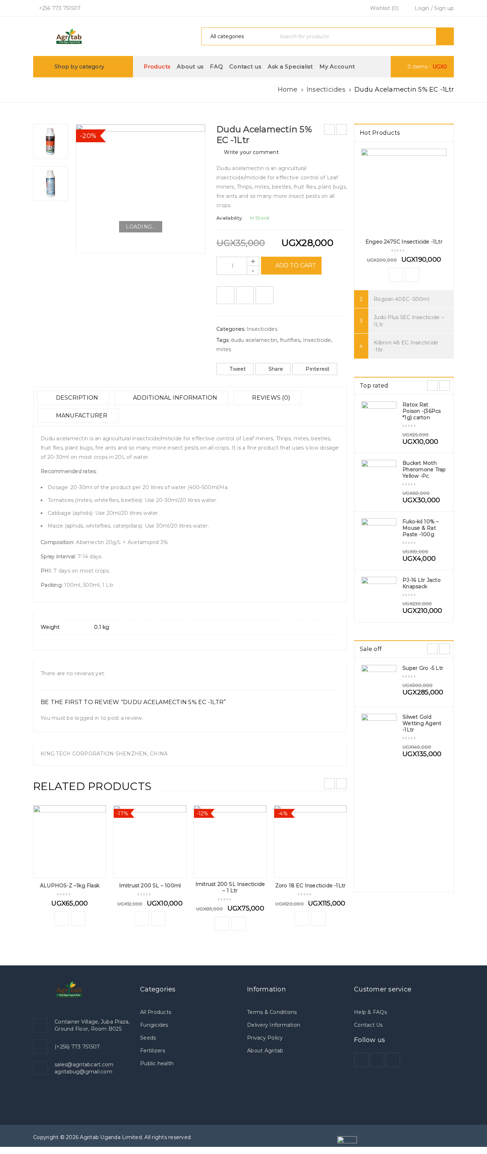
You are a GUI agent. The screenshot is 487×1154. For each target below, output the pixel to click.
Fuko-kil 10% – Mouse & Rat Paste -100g (421, 528)
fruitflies (290, 340)
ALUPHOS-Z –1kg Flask (69, 885)
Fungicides (154, 1025)
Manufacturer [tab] (80, 415)
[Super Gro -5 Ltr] (379, 682)
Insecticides (326, 89)
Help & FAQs (370, 1012)
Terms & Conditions (272, 1012)
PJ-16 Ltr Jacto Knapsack (422, 583)
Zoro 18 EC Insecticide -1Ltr (310, 885)
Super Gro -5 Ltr (423, 668)
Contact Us (368, 1025)
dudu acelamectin (254, 340)
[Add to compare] (245, 295)
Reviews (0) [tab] (270, 397)
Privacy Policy (265, 1038)
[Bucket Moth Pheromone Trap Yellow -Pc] (379, 477)
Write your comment (251, 152)
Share (275, 369)
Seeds (148, 1038)
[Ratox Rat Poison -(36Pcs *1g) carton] (379, 418)
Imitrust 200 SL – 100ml (150, 885)
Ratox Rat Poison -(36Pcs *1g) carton (422, 411)
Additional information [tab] (174, 397)
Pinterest (317, 369)
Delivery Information (273, 1025)
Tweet (238, 369)
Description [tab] (76, 397)
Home (288, 89)
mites (223, 349)
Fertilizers (152, 1050)
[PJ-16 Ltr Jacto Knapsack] (379, 594)
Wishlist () (384, 8)
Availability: (229, 218)
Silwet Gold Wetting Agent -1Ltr (422, 723)
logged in (87, 718)
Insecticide (317, 340)
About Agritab (265, 1050)
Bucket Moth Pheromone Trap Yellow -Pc (424, 469)
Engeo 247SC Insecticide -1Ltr (403, 242)
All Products (155, 1012)
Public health (157, 1063)
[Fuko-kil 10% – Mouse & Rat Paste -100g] (379, 535)
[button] (61, 919)
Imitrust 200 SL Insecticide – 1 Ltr (230, 887)
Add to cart (295, 265)
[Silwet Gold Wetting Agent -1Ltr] (379, 731)
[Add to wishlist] (225, 295)
